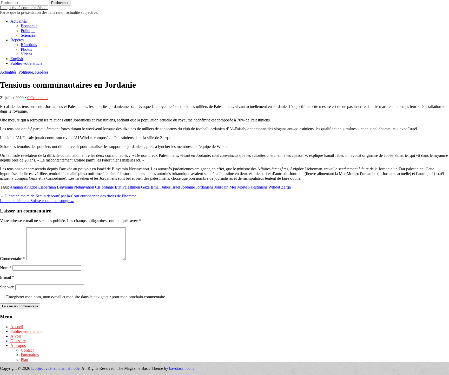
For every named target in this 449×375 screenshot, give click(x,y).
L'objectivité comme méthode (24, 7)
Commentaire (12, 258)
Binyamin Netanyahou (75, 187)
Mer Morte (238, 187)
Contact (27, 350)
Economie (29, 26)
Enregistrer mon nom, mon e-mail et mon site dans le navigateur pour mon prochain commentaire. (86, 297)
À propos (18, 345)
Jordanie (188, 187)
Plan (24, 359)
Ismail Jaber (160, 187)
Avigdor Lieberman (40, 187)
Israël (175, 187)
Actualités (18, 21)
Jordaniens (204, 187)
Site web (7, 287)
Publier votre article (26, 63)
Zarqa (286, 187)
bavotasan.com (181, 368)
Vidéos (26, 54)
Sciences (28, 35)
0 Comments (37, 97)
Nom (5, 268)
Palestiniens (257, 187)
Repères (17, 40)
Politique (28, 30)
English (16, 58)
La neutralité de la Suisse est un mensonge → (37, 200)
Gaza (145, 187)
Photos (26, 49)
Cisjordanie (104, 187)
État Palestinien (127, 187)
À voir (15, 336)
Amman (16, 187)
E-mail (7, 277)
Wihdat (274, 187)
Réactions (29, 44)
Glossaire (18, 341)
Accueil (16, 327)
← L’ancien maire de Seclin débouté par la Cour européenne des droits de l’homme (68, 196)
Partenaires (30, 355)
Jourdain (221, 187)
